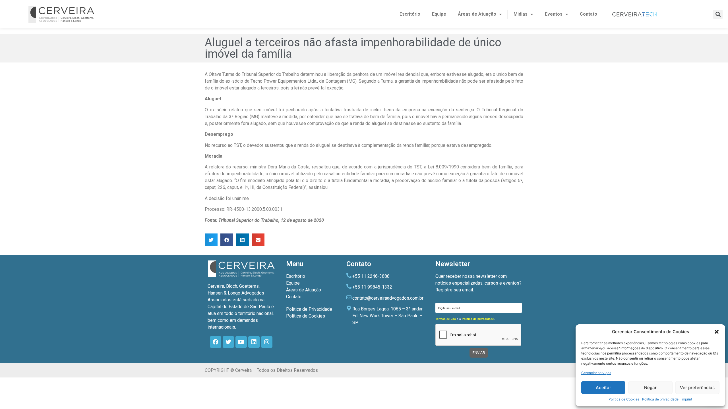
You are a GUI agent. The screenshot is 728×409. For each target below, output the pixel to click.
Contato (588, 14)
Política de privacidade (660, 399)
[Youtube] (241, 342)
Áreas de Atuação (477, 14)
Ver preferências (697, 387)
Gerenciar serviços (596, 373)
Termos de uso (445, 318)
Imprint (686, 399)
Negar (650, 387)
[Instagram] (266, 342)
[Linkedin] (254, 342)
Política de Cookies (624, 399)
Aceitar (603, 387)
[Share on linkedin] (242, 239)
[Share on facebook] (226, 239)
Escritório (410, 14)
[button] (716, 332)
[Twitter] (228, 342)
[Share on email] (258, 239)
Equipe (439, 14)
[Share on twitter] (211, 239)
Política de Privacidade (309, 309)
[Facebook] (215, 342)
